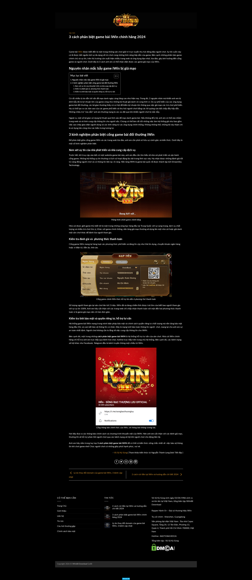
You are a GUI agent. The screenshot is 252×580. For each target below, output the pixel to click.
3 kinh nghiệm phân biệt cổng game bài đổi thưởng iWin (95, 83)
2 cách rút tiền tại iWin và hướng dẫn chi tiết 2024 (155, 475)
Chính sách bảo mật (66, 531)
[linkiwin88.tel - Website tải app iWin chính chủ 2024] (126, 20)
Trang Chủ (61, 506)
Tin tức (72, 33)
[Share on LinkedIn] (135, 462)
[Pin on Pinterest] (131, 462)
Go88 (90, 564)
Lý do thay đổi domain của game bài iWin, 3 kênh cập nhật (128, 524)
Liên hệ (60, 516)
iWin (80, 52)
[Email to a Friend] (126, 462)
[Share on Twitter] (121, 462)
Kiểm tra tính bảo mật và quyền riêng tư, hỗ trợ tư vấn (95, 92)
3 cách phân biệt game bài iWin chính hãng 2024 (129, 516)
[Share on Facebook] (116, 462)
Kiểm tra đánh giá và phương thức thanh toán (92, 89)
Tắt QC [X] (126, 578)
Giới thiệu (61, 511)
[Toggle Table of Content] (115, 76)
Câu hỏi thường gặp (66, 526)
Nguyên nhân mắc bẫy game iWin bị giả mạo (90, 80)
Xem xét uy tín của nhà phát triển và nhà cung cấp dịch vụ (96, 86)
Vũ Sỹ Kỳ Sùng (120, 453)
